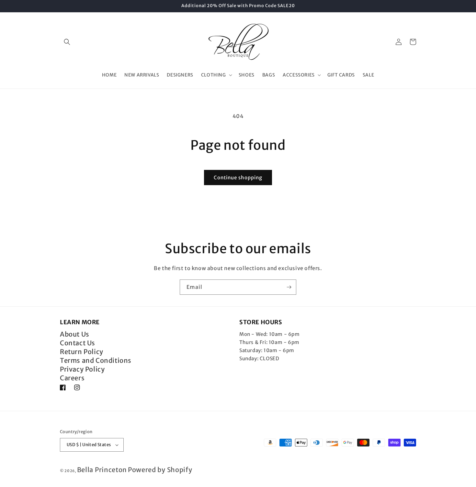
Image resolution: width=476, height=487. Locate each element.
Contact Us (77, 343)
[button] (67, 42)
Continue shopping (238, 177)
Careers (72, 378)
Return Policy (81, 352)
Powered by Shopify (160, 470)
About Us (74, 334)
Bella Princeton (102, 470)
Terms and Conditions (95, 360)
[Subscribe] (289, 287)
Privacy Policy (82, 369)
